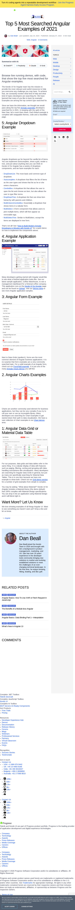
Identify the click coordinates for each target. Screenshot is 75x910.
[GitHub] (5, 792)
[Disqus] (25, 667)
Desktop (56, 66)
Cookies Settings (27, 906)
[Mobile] (62, 62)
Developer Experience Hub (13, 720)
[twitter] (59, 137)
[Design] (62, 70)
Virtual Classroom (9, 741)
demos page (38, 288)
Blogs (4, 732)
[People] (62, 77)
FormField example (21, 366)
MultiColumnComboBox (13, 203)
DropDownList (9, 174)
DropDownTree (10, 197)
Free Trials (6, 710)
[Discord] (5, 795)
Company (6, 833)
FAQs (4, 745)
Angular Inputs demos (16, 369)
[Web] (62, 59)
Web (28, 40)
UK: (13, 767)
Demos (5, 722)
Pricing (4, 713)
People (56, 77)
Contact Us (6, 762)
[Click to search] (69, 92)
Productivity (57, 73)
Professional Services (10, 736)
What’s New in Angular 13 (12, 626)
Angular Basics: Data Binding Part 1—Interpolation (22, 617)
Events (4, 743)
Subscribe (62, 129)
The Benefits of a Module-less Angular (17, 609)
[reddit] (68, 137)
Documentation (8, 725)
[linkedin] (63, 137)
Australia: (15, 774)
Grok (43, 66)
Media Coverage (8, 843)
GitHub (22, 288)
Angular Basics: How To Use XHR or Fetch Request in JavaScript (24, 599)
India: (13, 769)
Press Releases (8, 840)
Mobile (55, 62)
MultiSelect (8, 209)
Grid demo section (40, 480)
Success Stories (8, 753)
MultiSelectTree (10, 218)
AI (54, 84)
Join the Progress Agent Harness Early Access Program (47, 3)
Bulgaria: (14, 771)
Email (55, 114)
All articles (56, 50)
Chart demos (39, 420)
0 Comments (42, 40)
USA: (13, 764)
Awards (5, 838)
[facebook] (55, 137)
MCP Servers (5, 706)
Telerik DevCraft (6, 697)
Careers (5, 845)
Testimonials (7, 755)
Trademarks (27, 883)
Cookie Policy (36, 901)
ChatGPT (9, 66)
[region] (37, 902)
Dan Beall (14, 36)
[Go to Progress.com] (6, 824)
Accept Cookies (10, 906)
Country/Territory (58, 121)
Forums (5, 729)
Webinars (6, 734)
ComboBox (8, 188)
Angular (34, 40)
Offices (5, 847)
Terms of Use (7, 895)
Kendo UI (4, 701)
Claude (33, 66)
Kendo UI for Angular (33, 286)
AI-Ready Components (20, 706)
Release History (8, 727)
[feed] (55, 141)
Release (56, 80)
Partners (5, 738)
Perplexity (21, 66)
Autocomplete (9, 180)
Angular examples (28, 108)
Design (56, 70)
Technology (6, 836)
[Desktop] (62, 66)
